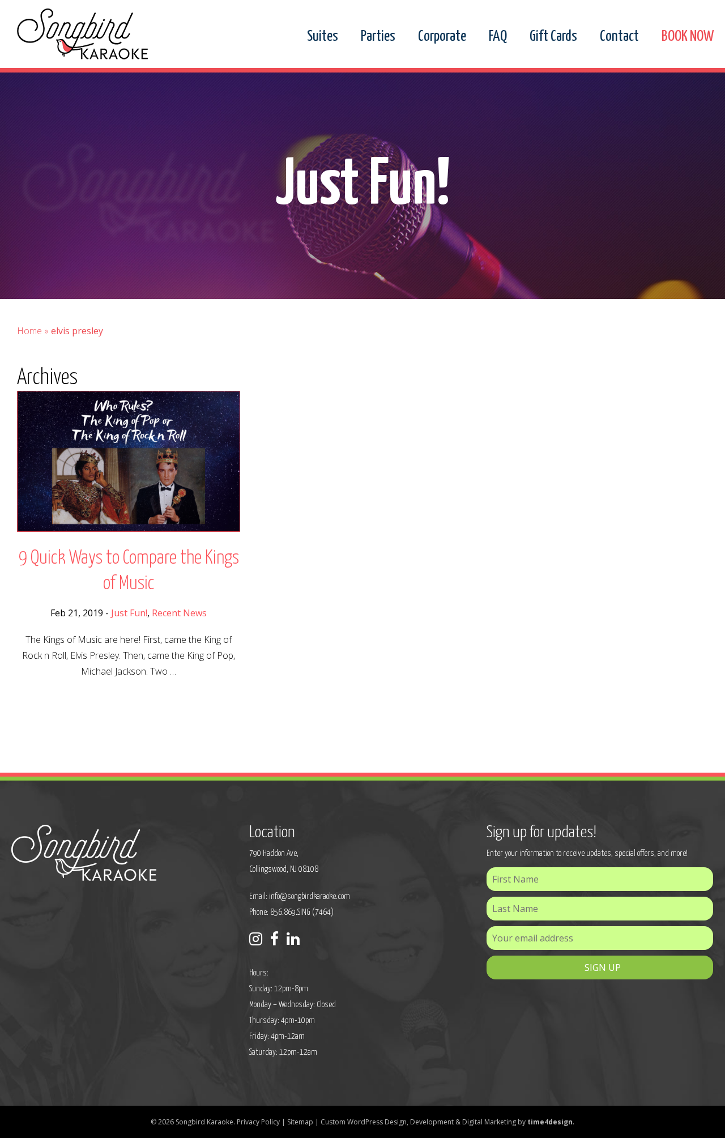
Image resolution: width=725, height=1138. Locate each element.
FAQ (498, 36)
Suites (322, 36)
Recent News (179, 613)
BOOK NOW (688, 36)
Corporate (442, 36)
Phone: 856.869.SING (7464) (291, 912)
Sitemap (300, 1122)
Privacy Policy (258, 1122)
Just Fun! (129, 613)
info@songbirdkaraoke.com (309, 896)
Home (29, 331)
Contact (619, 36)
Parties (378, 36)
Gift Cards (553, 36)
